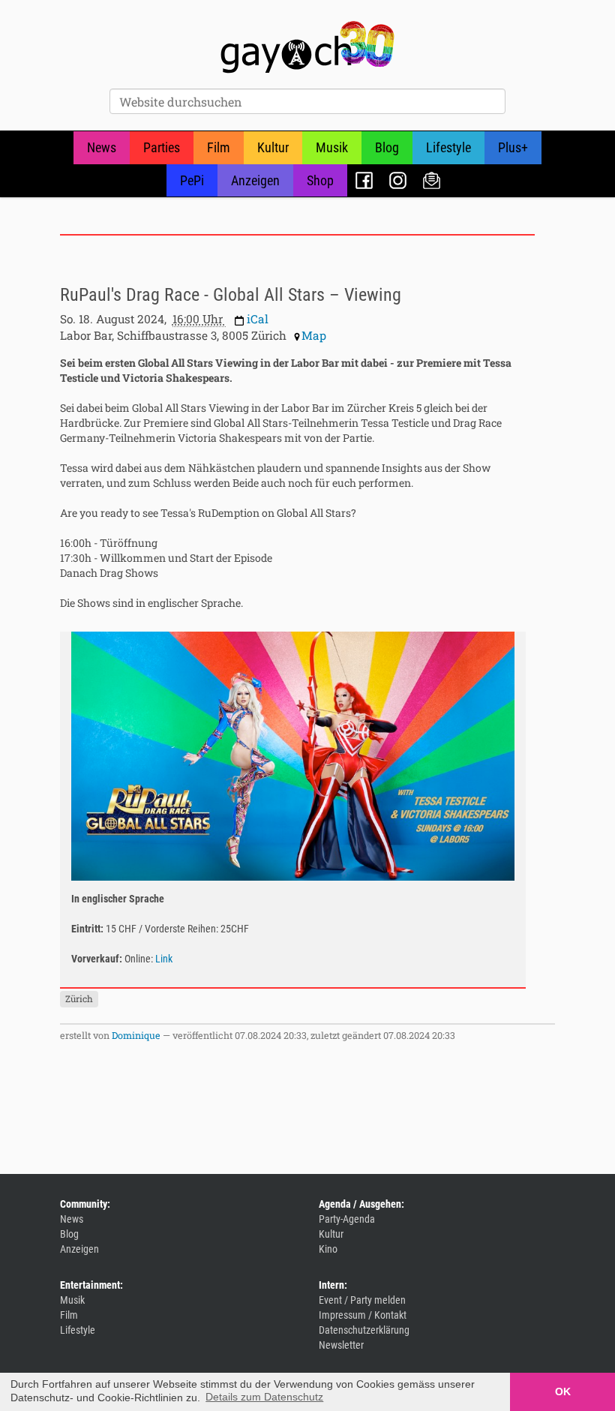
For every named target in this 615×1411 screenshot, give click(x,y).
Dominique (136, 1035)
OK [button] (563, 1391)
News (101, 147)
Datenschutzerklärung (364, 1330)
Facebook (364, 180)
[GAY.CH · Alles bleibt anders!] (307, 47)
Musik (332, 147)
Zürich (79, 998)
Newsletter (431, 180)
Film (218, 147)
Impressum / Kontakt (362, 1315)
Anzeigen (255, 180)
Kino (328, 1249)
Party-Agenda (347, 1219)
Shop (320, 180)
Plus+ (513, 147)
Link (163, 959)
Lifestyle (448, 147)
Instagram (398, 180)
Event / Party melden (362, 1300)
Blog (387, 147)
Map (314, 335)
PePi (192, 180)
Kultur (273, 147)
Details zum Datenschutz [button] (264, 1397)
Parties (161, 147)
